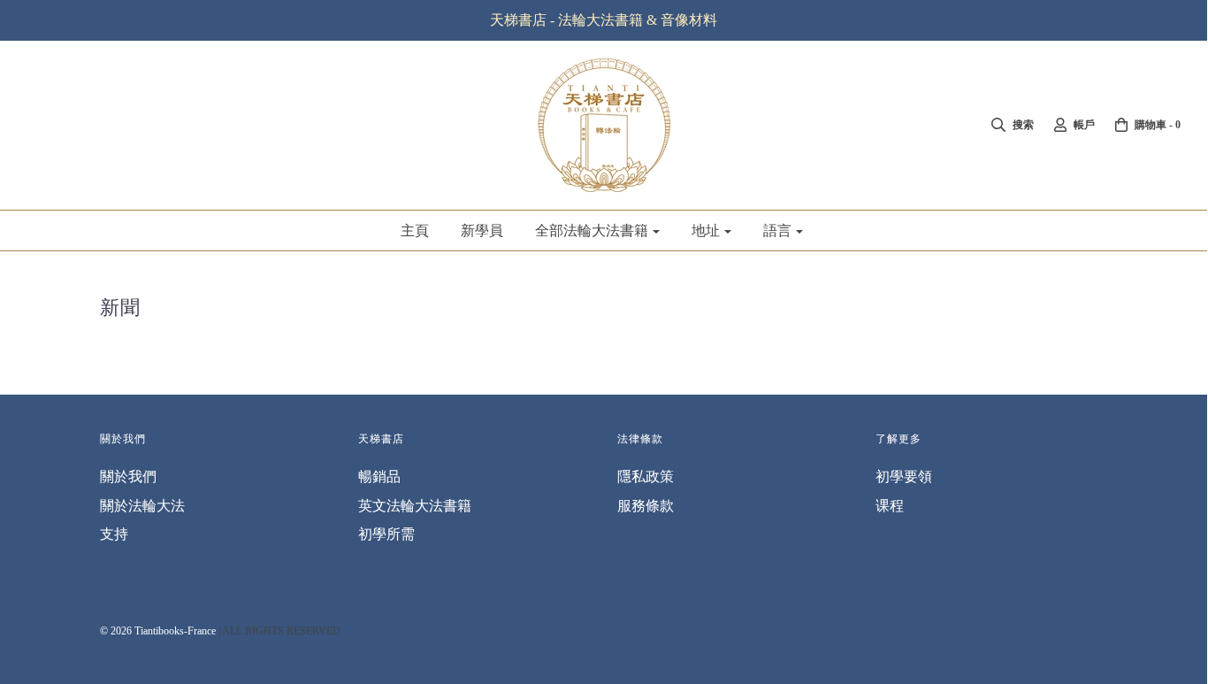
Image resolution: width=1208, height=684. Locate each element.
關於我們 (128, 476)
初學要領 (903, 476)
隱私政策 (645, 476)
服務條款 (645, 505)
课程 (889, 505)
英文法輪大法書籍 (414, 505)
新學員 (482, 230)
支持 (114, 534)
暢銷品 (379, 476)
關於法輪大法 (142, 505)
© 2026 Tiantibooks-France (158, 631)
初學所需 (386, 534)
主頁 (415, 230)
